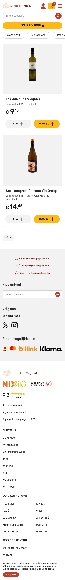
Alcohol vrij (13, 35)
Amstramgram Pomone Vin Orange (32, 191)
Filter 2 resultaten (31, 25)
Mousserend (39, 35)
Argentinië (42, 518)
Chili (39, 511)
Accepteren (11, 575)
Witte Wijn (9, 487)
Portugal (41, 525)
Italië (6, 511)
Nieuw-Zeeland (11, 532)
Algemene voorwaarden (15, 412)
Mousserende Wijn (14, 452)
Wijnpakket (9, 480)
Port (5, 459)
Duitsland (42, 532)
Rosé (5, 473)
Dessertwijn (10, 445)
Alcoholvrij (10, 438)
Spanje (40, 504)
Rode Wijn (8, 466)
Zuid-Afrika (9, 518)
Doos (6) (44, 124)
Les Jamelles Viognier (23, 99)
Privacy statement (12, 405)
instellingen (22, 566)
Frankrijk (9, 504)
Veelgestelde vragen (15, 548)
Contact (7, 555)
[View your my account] (43, 6)
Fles (15, 124)
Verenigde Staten (13, 525)
